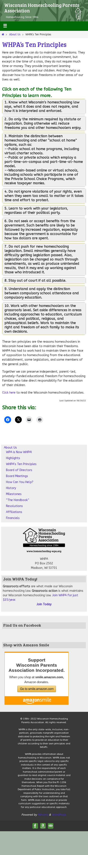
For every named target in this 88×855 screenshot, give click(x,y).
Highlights (13, 458)
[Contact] (50, 826)
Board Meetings (17, 476)
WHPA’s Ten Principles (21, 464)
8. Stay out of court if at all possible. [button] (35, 280)
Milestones (14, 494)
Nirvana (43, 814)
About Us (14, 34)
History (11, 488)
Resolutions (14, 506)
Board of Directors (19, 470)
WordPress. (59, 814)
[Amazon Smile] (43, 826)
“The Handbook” (17, 500)
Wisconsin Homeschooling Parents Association (41, 8)
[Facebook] (35, 826)
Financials (13, 518)
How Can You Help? (19, 482)
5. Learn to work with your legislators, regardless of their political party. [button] (36, 210)
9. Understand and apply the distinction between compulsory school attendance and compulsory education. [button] (41, 293)
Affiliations (14, 512)
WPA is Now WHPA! (19, 452)
